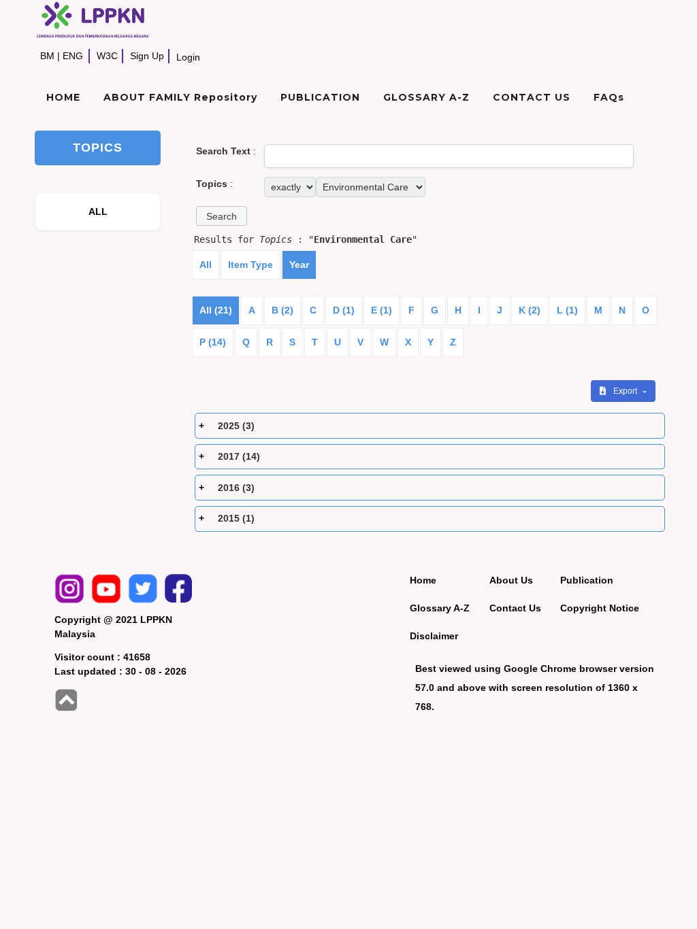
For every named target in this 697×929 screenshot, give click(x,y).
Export (626, 391)
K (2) (529, 310)
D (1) (344, 310)
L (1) (567, 310)
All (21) (215, 310)
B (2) (282, 310)
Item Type (250, 264)
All (205, 264)
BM (47, 55)
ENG (73, 55)
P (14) (212, 342)
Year (299, 264)
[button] (221, 216)
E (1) (381, 310)
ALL (98, 211)
